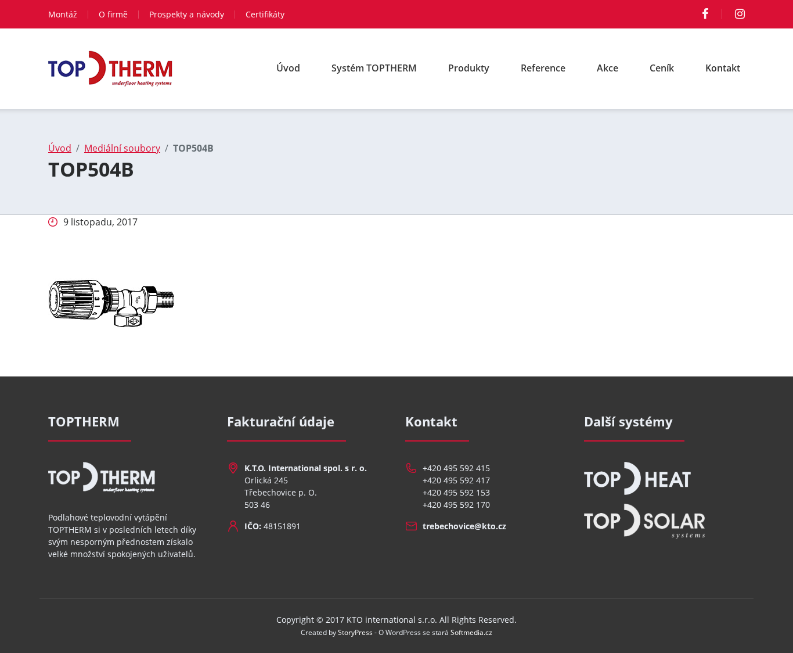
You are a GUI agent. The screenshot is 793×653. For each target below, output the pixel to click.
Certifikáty (265, 14)
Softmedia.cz (471, 632)
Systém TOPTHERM (374, 68)
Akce (607, 68)
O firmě (113, 14)
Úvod (288, 68)
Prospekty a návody (186, 14)
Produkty (468, 68)
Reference (543, 68)
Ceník (662, 68)
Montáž (62, 14)
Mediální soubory (122, 148)
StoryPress (355, 632)
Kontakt (722, 68)
